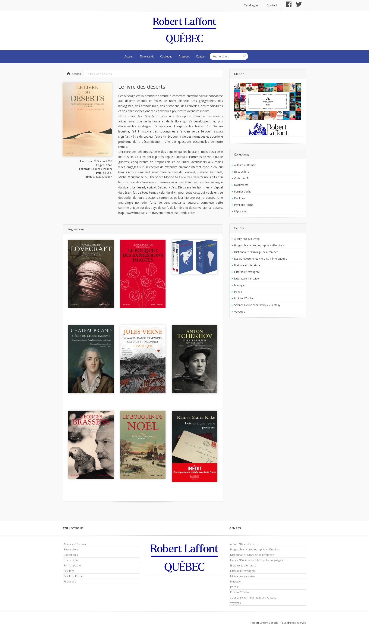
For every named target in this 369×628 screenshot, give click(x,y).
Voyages (239, 311)
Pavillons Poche (243, 204)
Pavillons (239, 198)
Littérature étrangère (247, 272)
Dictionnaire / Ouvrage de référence (256, 252)
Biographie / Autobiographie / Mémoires (259, 245)
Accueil (128, 56)
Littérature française (246, 278)
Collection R (241, 178)
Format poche (242, 191)
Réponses (240, 211)
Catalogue (251, 5)
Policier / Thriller (244, 298)
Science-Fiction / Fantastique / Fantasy (257, 305)
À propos (184, 56)
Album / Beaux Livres (247, 238)
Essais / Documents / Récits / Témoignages (260, 258)
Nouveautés (147, 56)
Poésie (238, 291)
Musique (239, 285)
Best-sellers (241, 171)
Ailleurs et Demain (245, 165)
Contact (271, 5)
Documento (241, 185)
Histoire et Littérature (247, 265)
